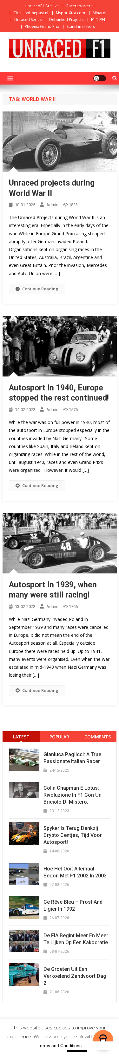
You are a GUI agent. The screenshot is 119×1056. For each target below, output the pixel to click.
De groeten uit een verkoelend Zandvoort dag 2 (74, 976)
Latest (21, 737)
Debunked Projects (66, 19)
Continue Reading (40, 289)
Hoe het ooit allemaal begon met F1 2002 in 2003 (75, 872)
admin (52, 204)
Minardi (99, 13)
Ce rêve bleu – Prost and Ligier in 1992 (72, 905)
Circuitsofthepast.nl (30, 13)
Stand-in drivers (81, 26)
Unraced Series (28, 19)
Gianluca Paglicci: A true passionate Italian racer (72, 757)
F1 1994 (98, 19)
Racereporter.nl (80, 6)
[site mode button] (99, 78)
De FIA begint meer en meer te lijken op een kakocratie (75, 939)
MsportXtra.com (70, 13)
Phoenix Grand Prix (42, 26)
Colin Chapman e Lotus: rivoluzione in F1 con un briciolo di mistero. (72, 795)
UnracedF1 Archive (42, 6)
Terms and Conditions (60, 1045)
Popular (59, 737)
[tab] (22, 736)
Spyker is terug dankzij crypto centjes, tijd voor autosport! (72, 835)
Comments (97, 737)
